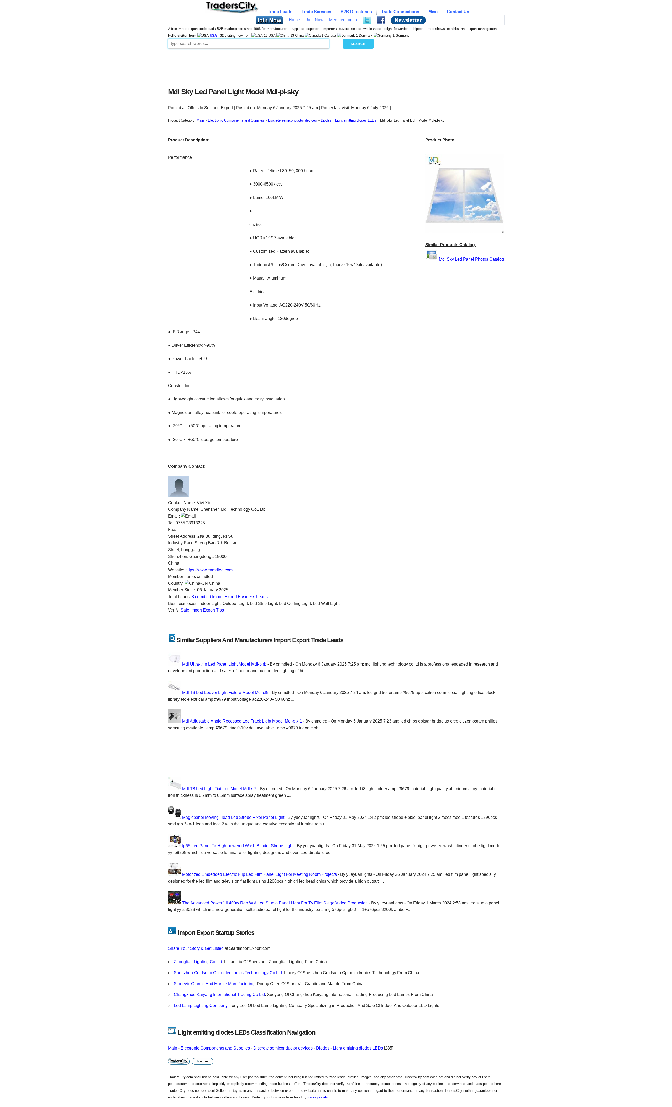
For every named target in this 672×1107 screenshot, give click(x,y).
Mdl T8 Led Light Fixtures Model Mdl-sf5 (219, 789)
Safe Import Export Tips (202, 610)
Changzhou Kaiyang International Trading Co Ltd (219, 994)
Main (172, 1048)
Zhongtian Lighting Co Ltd (198, 962)
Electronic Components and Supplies (215, 1048)
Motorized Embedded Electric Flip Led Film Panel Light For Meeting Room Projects (259, 874)
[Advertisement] (295, 66)
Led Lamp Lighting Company (201, 1005)
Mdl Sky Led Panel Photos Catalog (471, 259)
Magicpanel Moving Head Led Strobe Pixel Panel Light (233, 817)
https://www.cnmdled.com (209, 570)
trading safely (317, 1097)
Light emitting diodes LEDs (358, 1048)
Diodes (322, 1048)
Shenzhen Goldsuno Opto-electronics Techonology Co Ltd (228, 973)
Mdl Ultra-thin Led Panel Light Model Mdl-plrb (224, 664)
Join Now (314, 20)
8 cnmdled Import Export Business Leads (230, 596)
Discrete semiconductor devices (283, 1048)
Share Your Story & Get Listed (196, 948)
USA (213, 36)
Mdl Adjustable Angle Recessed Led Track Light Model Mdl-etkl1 (242, 721)
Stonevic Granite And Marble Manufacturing (214, 984)
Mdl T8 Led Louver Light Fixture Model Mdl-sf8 (225, 692)
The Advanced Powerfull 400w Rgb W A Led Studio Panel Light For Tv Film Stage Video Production (275, 903)
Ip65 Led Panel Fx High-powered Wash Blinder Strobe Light (237, 846)
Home (294, 20)
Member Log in (343, 20)
